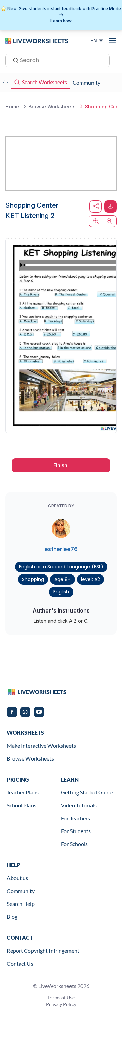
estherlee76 (61, 549)
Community (21, 891)
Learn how (61, 20)
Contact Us (20, 963)
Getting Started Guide (87, 792)
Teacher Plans (23, 792)
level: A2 (90, 579)
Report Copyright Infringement (43, 950)
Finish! (61, 465)
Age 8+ (62, 579)
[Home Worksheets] (5, 82)
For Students (76, 831)
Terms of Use (61, 997)
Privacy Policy (61, 1004)
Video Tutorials (79, 805)
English (61, 591)
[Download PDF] (110, 206)
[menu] (112, 41)
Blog (12, 916)
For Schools (74, 844)
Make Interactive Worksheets (41, 745)
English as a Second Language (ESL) (61, 566)
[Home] (36, 40)
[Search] (13, 59)
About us (17, 878)
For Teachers (75, 818)
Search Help (21, 903)
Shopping (33, 579)
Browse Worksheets (30, 758)
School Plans (21, 805)
